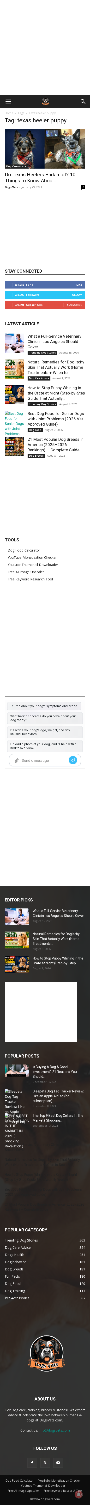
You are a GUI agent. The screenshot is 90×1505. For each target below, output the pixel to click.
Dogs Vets (11, 187)
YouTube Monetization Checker (32, 557)
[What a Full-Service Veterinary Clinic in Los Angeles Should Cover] (14, 343)
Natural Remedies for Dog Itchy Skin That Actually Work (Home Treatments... (56, 939)
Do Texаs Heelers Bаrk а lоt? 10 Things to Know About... (40, 178)
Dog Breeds (36, 455)
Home (9, 113)
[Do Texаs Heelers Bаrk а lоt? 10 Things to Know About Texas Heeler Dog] (45, 149)
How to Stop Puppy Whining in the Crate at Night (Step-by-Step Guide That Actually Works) (41, 1177)
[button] (8, 101)
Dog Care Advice (16, 166)
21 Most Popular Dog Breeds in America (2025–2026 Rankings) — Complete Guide (56, 444)
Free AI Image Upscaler (26, 572)
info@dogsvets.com (54, 1430)
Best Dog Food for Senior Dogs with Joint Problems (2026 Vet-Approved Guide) (56, 419)
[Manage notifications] (79, 1494)
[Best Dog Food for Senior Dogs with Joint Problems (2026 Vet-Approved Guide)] (14, 431)
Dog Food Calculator (24, 550)
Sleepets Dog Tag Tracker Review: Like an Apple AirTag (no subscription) (58, 1096)
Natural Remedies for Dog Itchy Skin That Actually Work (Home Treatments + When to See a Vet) (42, 1162)
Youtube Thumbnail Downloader (33, 564)
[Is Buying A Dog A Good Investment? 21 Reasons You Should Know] (17, 1071)
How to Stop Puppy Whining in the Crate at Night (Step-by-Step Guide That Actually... (56, 393)
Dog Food (35, 430)
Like (79, 284)
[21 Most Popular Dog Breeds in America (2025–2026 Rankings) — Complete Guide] (14, 446)
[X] (45, 1463)
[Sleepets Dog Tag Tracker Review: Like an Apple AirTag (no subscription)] (17, 1106)
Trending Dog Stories (42, 352)
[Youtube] (58, 1463)
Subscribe (74, 305)
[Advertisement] (45, 47)
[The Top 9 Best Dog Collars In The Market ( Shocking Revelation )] (17, 1131)
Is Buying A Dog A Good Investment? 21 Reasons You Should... (55, 1071)
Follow (76, 294)
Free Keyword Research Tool (30, 579)
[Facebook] (32, 1463)
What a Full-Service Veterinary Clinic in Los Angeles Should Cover (54, 341)
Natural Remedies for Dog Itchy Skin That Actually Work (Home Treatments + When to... (56, 367)
